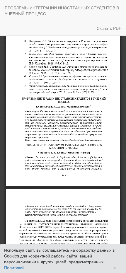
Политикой (14, 267)
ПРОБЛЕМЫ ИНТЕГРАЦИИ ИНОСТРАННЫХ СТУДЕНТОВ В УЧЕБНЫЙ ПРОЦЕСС (62, 10)
